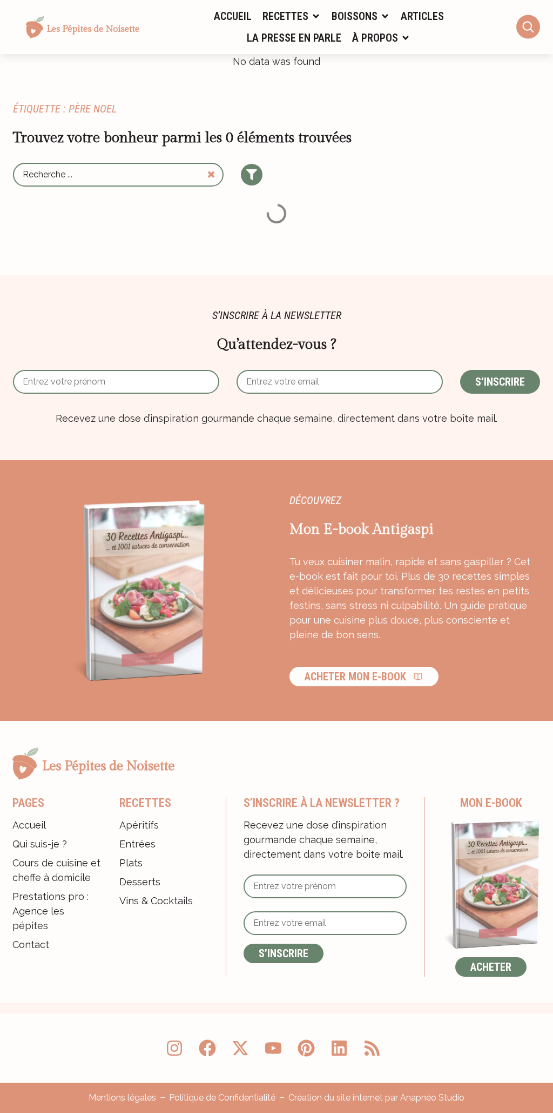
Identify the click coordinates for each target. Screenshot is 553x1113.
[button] (291, 16)
